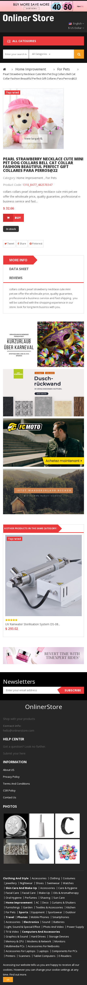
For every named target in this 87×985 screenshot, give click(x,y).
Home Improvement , (30, 178)
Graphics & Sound (17, 936)
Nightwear (26, 883)
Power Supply (75, 927)
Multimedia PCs (15, 946)
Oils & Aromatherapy (66, 893)
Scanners (24, 956)
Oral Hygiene (14, 897)
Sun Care (59, 897)
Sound (46, 922)
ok (8, 979)
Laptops (44, 951)
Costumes (69, 878)
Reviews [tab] (15, 278)
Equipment (38, 912)
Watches (68, 883)
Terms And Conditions (16, 783)
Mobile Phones (40, 917)
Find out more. (18, 974)
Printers (10, 956)
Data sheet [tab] (19, 269)
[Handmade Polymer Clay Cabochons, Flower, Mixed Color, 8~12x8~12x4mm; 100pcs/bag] (67, 851)
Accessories (39, 878)
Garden (28, 907)
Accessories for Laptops (20, 951)
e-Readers (65, 956)
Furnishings (13, 907)
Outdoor (70, 912)
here (22, 753)
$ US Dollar (75, 28)
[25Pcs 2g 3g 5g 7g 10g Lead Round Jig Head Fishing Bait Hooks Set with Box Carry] (16, 851)
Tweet (10, 243)
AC (37, 902)
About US (8, 770)
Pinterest (37, 243)
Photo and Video (53, 927)
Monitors (59, 941)
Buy (18, 218)
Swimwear (53, 883)
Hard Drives (38, 936)
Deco (45, 902)
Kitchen (70, 907)
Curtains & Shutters (64, 902)
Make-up (44, 893)
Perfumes (31, 897)
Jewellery (11, 883)
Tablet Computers (44, 956)
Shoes (40, 883)
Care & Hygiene (67, 888)
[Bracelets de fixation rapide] (67, 825)
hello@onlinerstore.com (18, 730)
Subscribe (73, 690)
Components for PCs (64, 951)
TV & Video (12, 931)
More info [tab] (18, 260)
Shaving (45, 897)
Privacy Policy (11, 777)
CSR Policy (9, 790)
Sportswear (55, 912)
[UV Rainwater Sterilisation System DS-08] (43, 575)
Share (22, 243)
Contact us (9, 797)
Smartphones (60, 917)
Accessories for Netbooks (43, 946)
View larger (32, 138)
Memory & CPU (15, 941)
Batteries (59, 922)
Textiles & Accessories (49, 907)
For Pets (51, 178)
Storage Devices (59, 936)
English (77, 23)
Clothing (55, 878)
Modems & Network (39, 941)
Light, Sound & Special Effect (23, 927)
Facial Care (12, 893)
